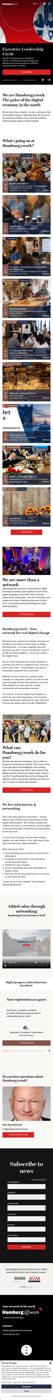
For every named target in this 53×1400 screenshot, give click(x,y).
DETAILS (46, 190)
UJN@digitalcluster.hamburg (14, 1129)
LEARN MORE (26, 72)
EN (34, 3)
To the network (26, 614)
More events (26, 532)
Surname (10, 1225)
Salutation (11, 1192)
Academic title (12, 1203)
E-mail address (13, 1182)
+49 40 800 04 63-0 (10, 1334)
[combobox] (36, 3)
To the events (26, 790)
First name (11, 1214)
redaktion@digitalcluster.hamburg (17, 1330)
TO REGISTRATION (26, 1043)
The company (12, 1235)
